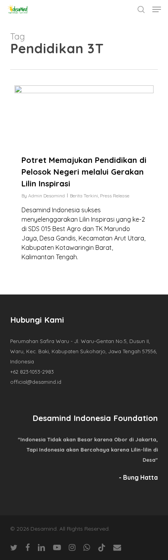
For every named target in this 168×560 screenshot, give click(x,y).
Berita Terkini (84, 196)
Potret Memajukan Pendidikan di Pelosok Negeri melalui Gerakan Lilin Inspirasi (84, 171)
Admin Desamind (46, 196)
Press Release (114, 196)
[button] (156, 9)
